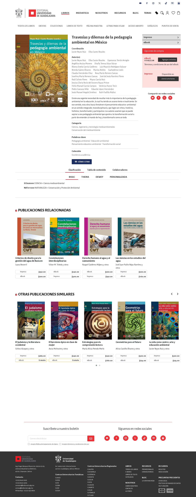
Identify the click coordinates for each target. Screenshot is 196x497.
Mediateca (82, 13)
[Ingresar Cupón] (156, 13)
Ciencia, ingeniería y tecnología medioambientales (93, 127)
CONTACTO (129, 488)
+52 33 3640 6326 (21, 480)
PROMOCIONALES (148, 469)
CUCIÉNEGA (91, 474)
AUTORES (128, 491)
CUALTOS (90, 469)
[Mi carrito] (179, 12)
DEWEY (99, 177)
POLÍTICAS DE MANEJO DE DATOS (170, 483)
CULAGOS (90, 485)
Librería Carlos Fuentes (168, 79)
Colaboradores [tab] (120, 170)
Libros (65, 13)
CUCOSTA (90, 477)
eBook (147, 42)
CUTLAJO (90, 495)
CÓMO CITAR (83, 161)
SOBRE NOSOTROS (131, 486)
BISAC (72, 177)
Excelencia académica (81, 155)
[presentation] (178, 294)
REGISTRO (162, 469)
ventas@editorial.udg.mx (24, 488)
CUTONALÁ (91, 493)
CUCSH (57, 491)
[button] (96, 365)
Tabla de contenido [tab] (96, 170)
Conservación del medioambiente (86, 130)
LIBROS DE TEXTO (131, 474)
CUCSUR (90, 480)
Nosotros (101, 13)
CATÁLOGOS (129, 477)
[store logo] (35, 13)
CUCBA (57, 485)
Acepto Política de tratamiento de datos (44, 444)
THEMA (85, 177)
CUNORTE (90, 487)
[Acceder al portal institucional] (65, 459)
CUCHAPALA (91, 472)
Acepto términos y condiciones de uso (75, 444)
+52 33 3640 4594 (21, 483)
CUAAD (57, 478)
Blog (136, 13)
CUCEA (57, 480)
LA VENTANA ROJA (148, 481)
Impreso (148, 37)
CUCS (57, 483)
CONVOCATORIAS (147, 472)
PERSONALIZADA (118, 177)
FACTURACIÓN (163, 486)
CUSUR (89, 490)
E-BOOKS (128, 472)
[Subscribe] (90, 438)
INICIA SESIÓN (163, 472)
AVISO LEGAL (163, 481)
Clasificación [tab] (75, 170)
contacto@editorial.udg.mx (24, 485)
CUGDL (89, 482)
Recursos (120, 13)
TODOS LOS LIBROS (131, 469)
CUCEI (57, 488)
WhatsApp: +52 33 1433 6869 (25, 491)
